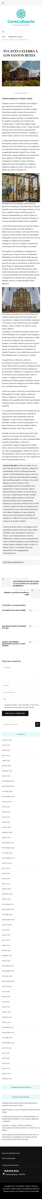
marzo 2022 (6, 1012)
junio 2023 (6, 935)
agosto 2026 (7, 740)
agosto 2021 (6, 1048)
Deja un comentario (21, 93)
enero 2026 (6, 776)
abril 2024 (6, 884)
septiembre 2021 (8, 1043)
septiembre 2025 (8, 796)
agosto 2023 (7, 925)
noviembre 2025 (8, 786)
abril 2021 (6, 1068)
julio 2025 (6, 807)
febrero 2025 (7, 832)
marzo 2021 (6, 1073)
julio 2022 (6, 991)
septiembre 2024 (8, 858)
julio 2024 (6, 868)
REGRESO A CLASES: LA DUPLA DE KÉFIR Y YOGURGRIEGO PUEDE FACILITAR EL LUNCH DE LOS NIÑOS (21, 1128)
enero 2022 (6, 1022)
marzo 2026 (6, 766)
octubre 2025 (7, 791)
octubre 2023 (7, 914)
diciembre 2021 (8, 1027)
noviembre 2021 (8, 1032)
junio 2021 (6, 1058)
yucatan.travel (16, 451)
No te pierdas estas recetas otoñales (14, 610)
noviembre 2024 (8, 848)
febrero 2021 (7, 1079)
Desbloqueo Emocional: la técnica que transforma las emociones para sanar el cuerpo (19, 1104)
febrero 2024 (7, 894)
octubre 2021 (7, 1038)
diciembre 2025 (8, 781)
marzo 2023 (6, 950)
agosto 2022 (7, 986)
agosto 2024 (7, 863)
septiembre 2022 (8, 981)
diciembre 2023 (8, 904)
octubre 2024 (7, 853)
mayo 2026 (6, 755)
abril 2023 (6, 945)
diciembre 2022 (8, 966)
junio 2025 (6, 812)
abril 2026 (6, 761)
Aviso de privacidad (8, 1158)
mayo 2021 (6, 1063)
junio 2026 (6, 750)
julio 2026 (6, 745)
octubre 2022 (7, 976)
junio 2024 (6, 873)
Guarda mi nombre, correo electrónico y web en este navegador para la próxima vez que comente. (21, 706)
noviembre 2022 (8, 971)
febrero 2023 (7, 955)
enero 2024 (6, 899)
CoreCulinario (21, 21)
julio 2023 (6, 930)
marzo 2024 (6, 889)
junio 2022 (6, 997)
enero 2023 (6, 961)
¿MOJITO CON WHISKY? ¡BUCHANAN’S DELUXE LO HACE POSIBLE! (13, 643)
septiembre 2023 (8, 920)
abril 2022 (6, 1007)
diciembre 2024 (8, 843)
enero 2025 (6, 837)
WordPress (21, 1191)
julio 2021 (6, 1053)
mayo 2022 (6, 1002)
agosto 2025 (7, 802)
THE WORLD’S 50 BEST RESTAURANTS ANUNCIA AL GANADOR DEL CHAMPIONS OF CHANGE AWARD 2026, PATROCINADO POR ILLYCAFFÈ (20, 1137)
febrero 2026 (7, 771)
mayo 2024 (6, 879)
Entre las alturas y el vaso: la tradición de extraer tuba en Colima (21, 1111)
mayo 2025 (6, 817)
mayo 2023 (6, 940)
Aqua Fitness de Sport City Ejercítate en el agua (14, 627)
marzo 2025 (6, 827)
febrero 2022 (7, 1017)
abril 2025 (6, 822)
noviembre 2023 (8, 909)
